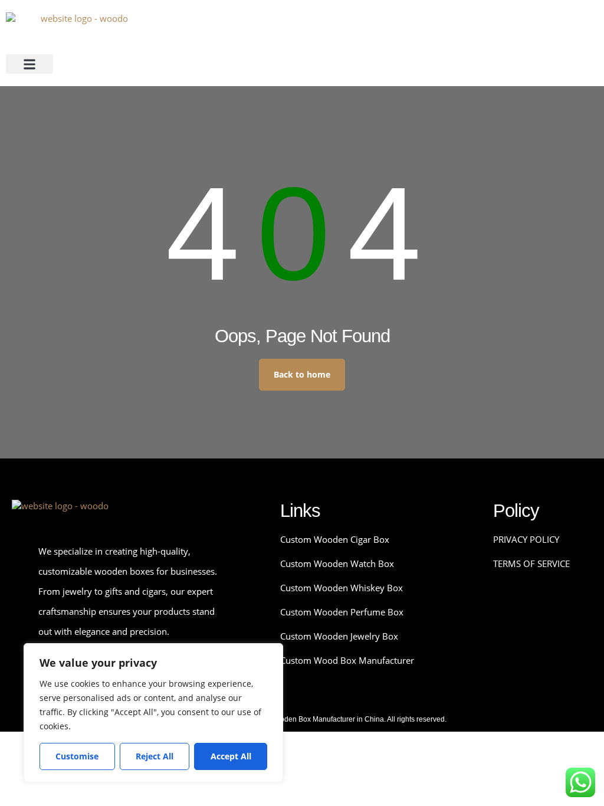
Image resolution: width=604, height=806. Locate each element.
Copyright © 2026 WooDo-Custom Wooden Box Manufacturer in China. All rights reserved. (302, 719)
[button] (29, 64)
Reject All (154, 756)
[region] (153, 712)
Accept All (231, 756)
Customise (77, 756)
